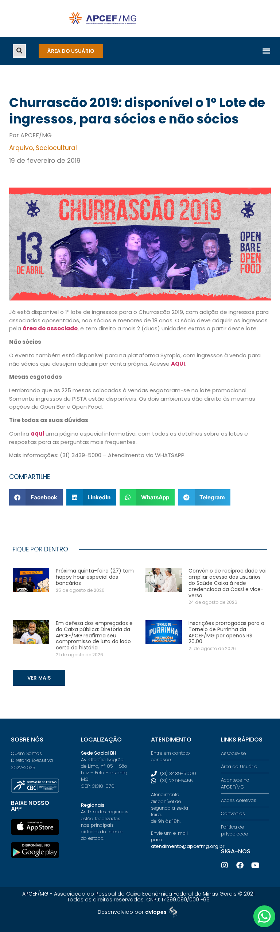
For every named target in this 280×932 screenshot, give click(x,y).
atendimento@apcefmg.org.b (187, 846)
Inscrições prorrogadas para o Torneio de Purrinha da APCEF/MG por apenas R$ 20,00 (226, 632)
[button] (19, 50)
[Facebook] (240, 865)
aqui (37, 433)
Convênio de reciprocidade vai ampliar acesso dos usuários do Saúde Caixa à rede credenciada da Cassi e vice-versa (227, 583)
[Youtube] (255, 865)
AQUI (178, 363)
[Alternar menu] (266, 50)
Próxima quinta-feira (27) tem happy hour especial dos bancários (95, 577)
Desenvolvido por (132, 912)
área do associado (50, 328)
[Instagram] (224, 865)
